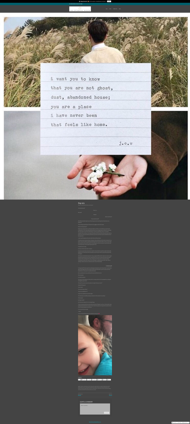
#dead (89, 386)
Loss (91, 388)
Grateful (85, 388)
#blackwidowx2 (86, 386)
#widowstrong (92, 387)
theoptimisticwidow (85, 205)
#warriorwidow (88, 387)
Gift (109, 1)
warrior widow (80, 389)
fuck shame (82, 388)
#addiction (82, 386)
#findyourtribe (92, 386)
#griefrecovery (98, 386)
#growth (108, 386)
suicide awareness (94, 388)
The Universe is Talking (108, 388)
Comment (106, 412)
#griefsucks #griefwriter (104, 386)
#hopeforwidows (80, 387)
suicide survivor (100, 388)
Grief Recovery (89, 388)
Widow (95, 389)
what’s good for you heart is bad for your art (88, 389)
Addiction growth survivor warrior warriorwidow (100, 387)
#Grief (92, 205)
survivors (103, 388)
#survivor (84, 387)
